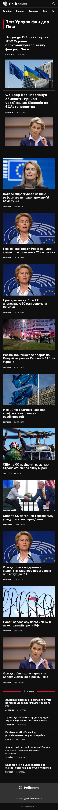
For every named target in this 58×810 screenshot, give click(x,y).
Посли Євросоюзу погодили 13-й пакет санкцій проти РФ (27, 623)
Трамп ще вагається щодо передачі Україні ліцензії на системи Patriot (27, 719)
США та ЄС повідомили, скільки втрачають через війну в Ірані (26, 466)
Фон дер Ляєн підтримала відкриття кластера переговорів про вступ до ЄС (27, 570)
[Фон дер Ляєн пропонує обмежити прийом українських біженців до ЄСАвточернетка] (29, 131)
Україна (9, 55)
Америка (7, 525)
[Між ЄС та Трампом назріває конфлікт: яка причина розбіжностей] (29, 389)
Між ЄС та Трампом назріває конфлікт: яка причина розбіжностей (24, 413)
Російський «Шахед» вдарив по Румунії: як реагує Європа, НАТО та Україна (29, 358)
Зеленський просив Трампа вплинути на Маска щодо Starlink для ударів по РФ (28, 702)
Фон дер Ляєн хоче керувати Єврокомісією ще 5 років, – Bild (25, 675)
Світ (5, 473)
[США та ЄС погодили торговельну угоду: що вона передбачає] (29, 495)
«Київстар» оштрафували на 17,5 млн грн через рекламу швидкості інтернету (27, 750)
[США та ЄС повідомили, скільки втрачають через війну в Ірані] (29, 444)
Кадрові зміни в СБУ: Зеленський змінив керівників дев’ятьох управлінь (28, 766)
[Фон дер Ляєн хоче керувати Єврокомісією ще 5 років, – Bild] (29, 653)
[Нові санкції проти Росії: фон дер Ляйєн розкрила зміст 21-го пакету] (29, 228)
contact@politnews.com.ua (29, 798)
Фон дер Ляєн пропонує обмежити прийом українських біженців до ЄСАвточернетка (26, 101)
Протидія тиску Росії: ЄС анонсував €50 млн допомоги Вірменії (25, 303)
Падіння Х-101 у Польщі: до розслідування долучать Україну (25, 734)
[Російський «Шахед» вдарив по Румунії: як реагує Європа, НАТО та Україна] (29, 334)
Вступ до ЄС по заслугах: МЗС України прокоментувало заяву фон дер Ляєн (27, 43)
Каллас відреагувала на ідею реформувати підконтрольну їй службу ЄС (26, 197)
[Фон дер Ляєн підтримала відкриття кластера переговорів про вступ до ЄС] (29, 547)
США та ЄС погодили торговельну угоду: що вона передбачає (28, 517)
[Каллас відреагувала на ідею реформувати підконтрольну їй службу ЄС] (29, 173)
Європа (9, 112)
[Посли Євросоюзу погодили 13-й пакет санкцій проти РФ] (29, 601)
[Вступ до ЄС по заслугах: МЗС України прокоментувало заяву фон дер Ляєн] (29, 74)
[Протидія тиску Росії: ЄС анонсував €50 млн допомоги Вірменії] (29, 280)
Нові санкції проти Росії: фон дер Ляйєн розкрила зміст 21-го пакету (29, 250)
